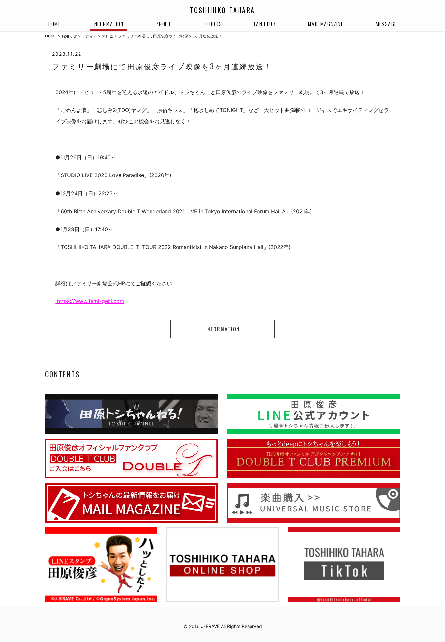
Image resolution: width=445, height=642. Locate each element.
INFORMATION (108, 24)
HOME (54, 24)
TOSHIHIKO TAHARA (222, 10)
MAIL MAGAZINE (325, 24)
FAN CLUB (265, 24)
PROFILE (165, 24)
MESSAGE (386, 24)
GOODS (214, 24)
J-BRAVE (210, 626)
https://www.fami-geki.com (89, 301)
